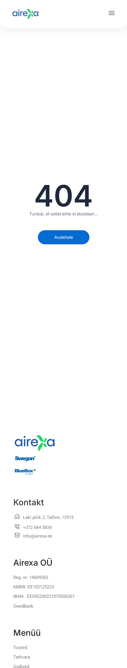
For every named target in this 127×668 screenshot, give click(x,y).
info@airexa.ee (37, 536)
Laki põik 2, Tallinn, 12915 (48, 517)
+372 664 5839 (37, 527)
